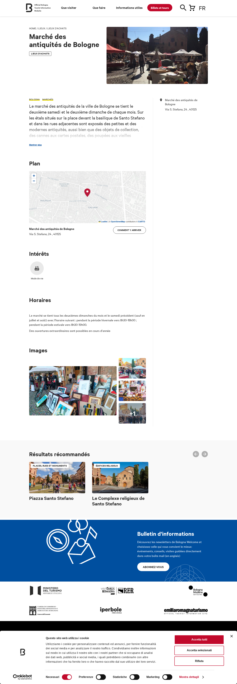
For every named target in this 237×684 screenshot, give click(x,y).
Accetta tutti (199, 639)
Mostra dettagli (189, 677)
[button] (87, 192)
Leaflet (104, 221)
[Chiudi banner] (231, 636)
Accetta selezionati (199, 650)
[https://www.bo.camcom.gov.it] (43, 615)
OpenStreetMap (118, 221)
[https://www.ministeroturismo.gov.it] (46, 595)
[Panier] (192, 7)
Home (32, 28)
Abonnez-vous (153, 567)
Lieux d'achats (56, 28)
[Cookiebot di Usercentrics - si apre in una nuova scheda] (22, 677)
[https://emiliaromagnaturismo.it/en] (186, 615)
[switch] (101, 677)
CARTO (141, 221)
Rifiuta (199, 661)
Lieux (41, 28)
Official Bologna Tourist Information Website (42, 7)
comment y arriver (129, 230)
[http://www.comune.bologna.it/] (111, 615)
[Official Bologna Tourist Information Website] (29, 7)
